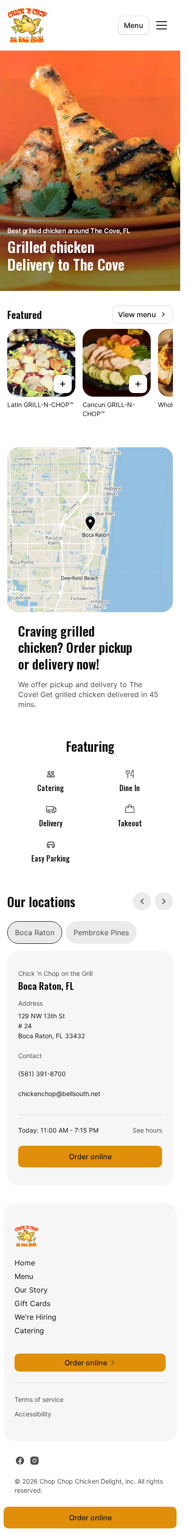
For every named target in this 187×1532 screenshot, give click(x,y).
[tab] (34, 932)
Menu (133, 25)
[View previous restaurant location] (142, 901)
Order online (90, 1156)
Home (25, 1262)
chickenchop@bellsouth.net (59, 1096)
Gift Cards (32, 1303)
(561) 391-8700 (42, 1076)
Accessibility (33, 1414)
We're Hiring (35, 1316)
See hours (147, 1130)
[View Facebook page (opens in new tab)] (20, 1460)
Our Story (31, 1289)
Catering (29, 1330)
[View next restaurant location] (164, 901)
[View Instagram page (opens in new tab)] (34, 1460)
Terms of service (39, 1399)
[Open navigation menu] (162, 25)
